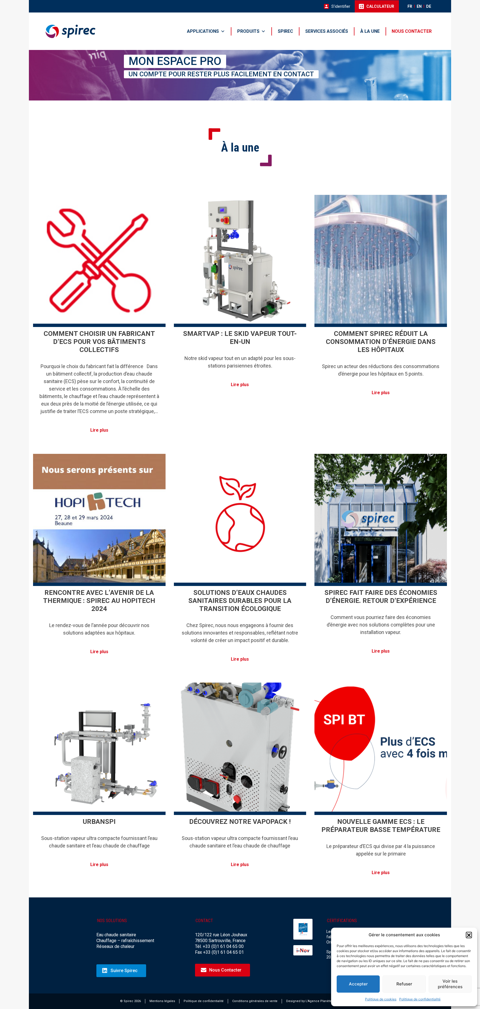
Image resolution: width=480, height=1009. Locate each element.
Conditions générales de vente (255, 1001)
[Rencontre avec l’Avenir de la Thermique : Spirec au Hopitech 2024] (99, 520)
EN (419, 6)
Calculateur (380, 6)
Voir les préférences (450, 983)
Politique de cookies (380, 999)
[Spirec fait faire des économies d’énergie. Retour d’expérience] (380, 520)
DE (428, 6)
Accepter (358, 984)
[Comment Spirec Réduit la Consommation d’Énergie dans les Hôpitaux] (380, 261)
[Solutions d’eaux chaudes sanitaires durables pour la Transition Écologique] (240, 520)
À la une (370, 31)
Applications (203, 31)
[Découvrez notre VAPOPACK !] (240, 749)
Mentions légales (162, 1001)
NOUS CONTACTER (412, 31)
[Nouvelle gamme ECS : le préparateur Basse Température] (380, 749)
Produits (248, 31)
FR (410, 6)
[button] (469, 935)
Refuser (404, 984)
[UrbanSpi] (99, 749)
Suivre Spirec (124, 970)
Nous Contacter (225, 970)
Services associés (326, 31)
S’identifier (340, 6)
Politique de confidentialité (420, 999)
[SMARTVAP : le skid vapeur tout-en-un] (240, 261)
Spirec (285, 31)
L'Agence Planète (319, 1001)
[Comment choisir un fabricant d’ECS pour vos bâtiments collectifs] (99, 261)
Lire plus (99, 430)
